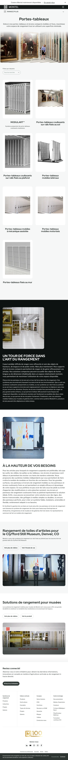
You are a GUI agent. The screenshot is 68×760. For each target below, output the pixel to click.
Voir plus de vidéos (10, 548)
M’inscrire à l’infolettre (11, 683)
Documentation (58, 699)
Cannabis (23, 705)
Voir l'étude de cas (28, 548)
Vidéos (39, 717)
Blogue (39, 714)
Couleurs (56, 705)
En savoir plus (49, 3)
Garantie (39, 711)
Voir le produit (27, 616)
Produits (5, 701)
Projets (5, 707)
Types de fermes (25, 708)
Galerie (5, 710)
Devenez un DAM (42, 708)
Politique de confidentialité (26, 751)
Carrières (39, 705)
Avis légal (36, 751)
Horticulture (23, 702)
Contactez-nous (41, 720)
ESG (38, 702)
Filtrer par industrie (9, 68)
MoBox (46, 751)
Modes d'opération (59, 702)
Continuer (62, 756)
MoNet (41, 751)
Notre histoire (41, 699)
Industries (6, 704)
